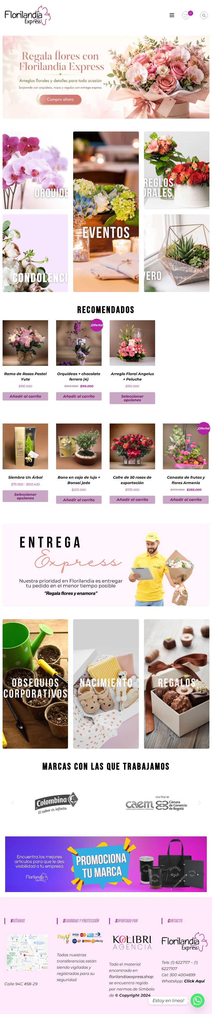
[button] (12, 803)
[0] (186, 15)
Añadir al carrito (25, 396)
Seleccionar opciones (132, 398)
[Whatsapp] (198, 1001)
